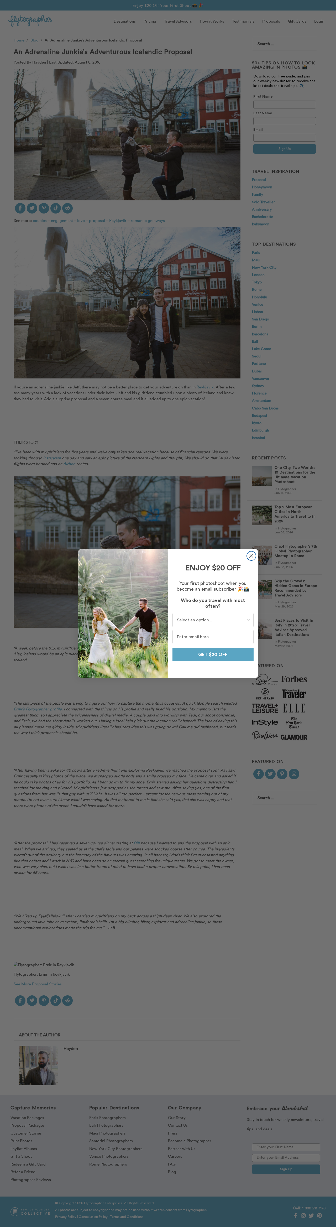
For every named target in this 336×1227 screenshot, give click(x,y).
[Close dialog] (251, 555)
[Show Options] (248, 620)
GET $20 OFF (213, 654)
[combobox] (211, 620)
